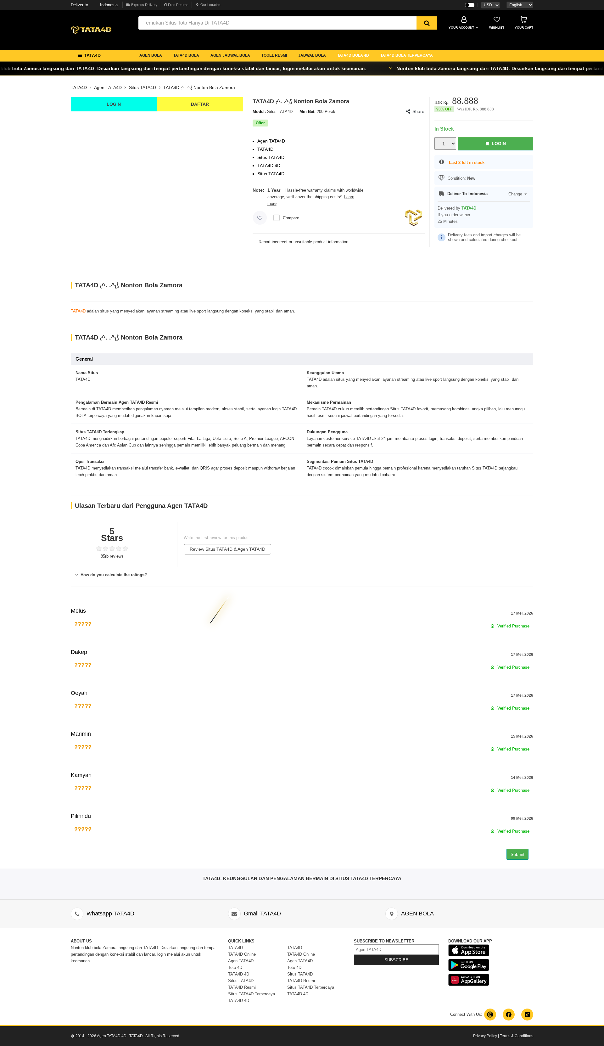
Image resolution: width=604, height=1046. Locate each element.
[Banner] (91, 29)
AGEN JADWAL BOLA (230, 55)
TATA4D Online (242, 954)
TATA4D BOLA (186, 55)
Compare (291, 218)
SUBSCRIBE (396, 960)
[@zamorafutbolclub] (490, 1015)
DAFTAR (200, 104)
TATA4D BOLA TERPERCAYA (406, 55)
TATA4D (79, 87)
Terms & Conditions (516, 1036)
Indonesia (94, 5)
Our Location (210, 5)
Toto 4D (235, 967)
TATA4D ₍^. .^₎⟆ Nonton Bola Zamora (199, 87)
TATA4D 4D (238, 974)
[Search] (427, 23)
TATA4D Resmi (242, 987)
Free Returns (177, 5)
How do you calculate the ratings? (113, 574)
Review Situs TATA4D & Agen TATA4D (227, 549)
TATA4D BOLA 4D (353, 55)
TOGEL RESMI (274, 55)
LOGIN (114, 104)
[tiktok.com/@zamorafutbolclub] (527, 1015)
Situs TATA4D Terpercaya (251, 994)
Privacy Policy (485, 1036)
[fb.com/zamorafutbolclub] (509, 1015)
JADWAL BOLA (312, 55)
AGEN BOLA (150, 55)
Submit (517, 854)
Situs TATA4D (142, 87)
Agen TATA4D (108, 87)
